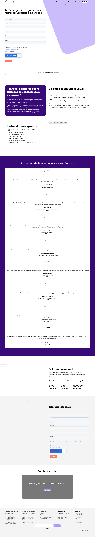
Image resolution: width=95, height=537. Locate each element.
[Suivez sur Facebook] (6, 531)
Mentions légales (78, 522)
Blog (76, 1)
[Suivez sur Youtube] (11, 531)
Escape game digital (62, 518)
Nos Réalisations (78, 517)
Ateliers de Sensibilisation (28, 511)
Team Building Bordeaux (10, 517)
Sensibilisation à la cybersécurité (29, 522)
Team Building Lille (9, 516)
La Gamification (78, 514)
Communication (43, 518)
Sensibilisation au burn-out (27, 518)
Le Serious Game (78, 515)
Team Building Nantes (9, 519)
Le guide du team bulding (10, 523)
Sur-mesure (43, 511)
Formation (42, 516)
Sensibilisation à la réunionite (28, 521)
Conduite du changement (45, 517)
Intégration (42, 513)
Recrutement (42, 514)
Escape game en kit (62, 516)
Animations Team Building (11, 511)
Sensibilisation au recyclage (28, 519)
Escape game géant (62, 514)
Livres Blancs (78, 519)
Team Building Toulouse (10, 518)
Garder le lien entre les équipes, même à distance (64, 95)
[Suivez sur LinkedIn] (9, 531)
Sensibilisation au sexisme (27, 516)
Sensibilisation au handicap (28, 517)
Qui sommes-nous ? (79, 513)
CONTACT (84, 1)
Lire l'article (47, 490)
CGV (76, 523)
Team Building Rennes (9, 521)
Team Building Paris (9, 513)
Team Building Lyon (9, 514)
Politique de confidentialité (80, 521)
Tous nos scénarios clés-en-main (64, 519)
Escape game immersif (62, 517)
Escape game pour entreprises (64, 513)
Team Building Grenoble (10, 522)
